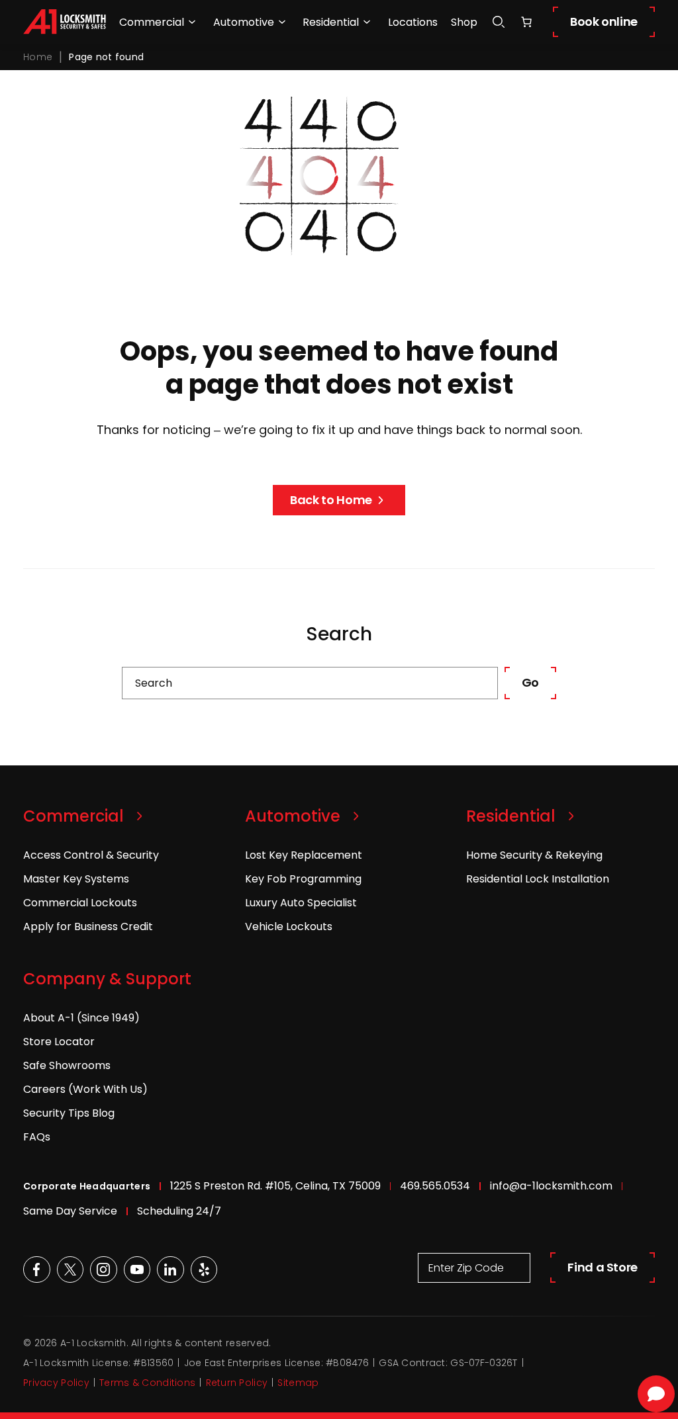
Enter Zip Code (466, 1267)
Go (530, 682)
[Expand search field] (499, 22)
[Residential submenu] (367, 22)
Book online (604, 21)
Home (37, 57)
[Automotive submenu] (282, 22)
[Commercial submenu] (192, 22)
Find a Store (602, 1267)
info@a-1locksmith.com (551, 1185)
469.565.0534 (435, 1185)
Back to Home (331, 500)
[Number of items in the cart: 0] (526, 22)
